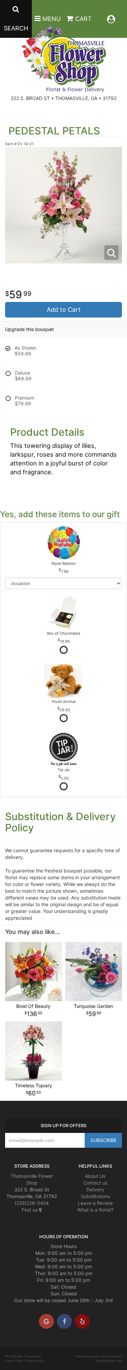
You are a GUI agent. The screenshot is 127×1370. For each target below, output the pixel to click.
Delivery (95, 1189)
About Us (95, 1176)
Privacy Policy (35, 1361)
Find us (30, 1210)
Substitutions (95, 1196)
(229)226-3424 (32, 1203)
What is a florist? (95, 1210)
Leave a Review (95, 1203)
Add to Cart (64, 309)
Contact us (95, 1183)
